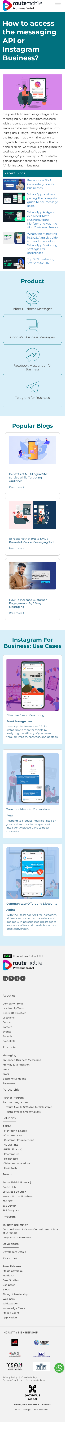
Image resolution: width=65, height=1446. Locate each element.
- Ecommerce (11, 1154)
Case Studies (11, 1280)
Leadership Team (13, 1008)
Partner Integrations (15, 1102)
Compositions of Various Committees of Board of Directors (31, 1231)
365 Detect (9, 1205)
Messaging (9, 1055)
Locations (9, 1017)
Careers (7, 1027)
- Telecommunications (16, 1163)
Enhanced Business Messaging (22, 1060)
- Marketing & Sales (15, 1130)
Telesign (27, 1409)
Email (6, 1074)
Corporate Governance (17, 1237)
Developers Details (14, 1251)
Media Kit (8, 1275)
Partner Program (13, 1097)
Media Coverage (13, 1270)
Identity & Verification (16, 1064)
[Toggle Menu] (58, 3)
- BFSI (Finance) (12, 1149)
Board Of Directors (14, 1013)
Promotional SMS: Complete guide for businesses (40, 184)
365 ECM (8, 1201)
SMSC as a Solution (14, 1191)
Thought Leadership (15, 1294)
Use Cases (9, 1284)
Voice (6, 1069)
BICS (17, 1409)
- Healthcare (10, 1158)
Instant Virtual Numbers (18, 1196)
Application (10, 1317)
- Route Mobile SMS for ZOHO (22, 1111)
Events (7, 1031)
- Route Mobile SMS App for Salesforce (28, 1107)
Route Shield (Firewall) (17, 1182)
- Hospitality (10, 1168)
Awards (7, 1036)
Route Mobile (41, 1409)
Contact (7, 1022)
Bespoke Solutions (14, 1078)
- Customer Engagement (18, 1140)
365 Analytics (11, 1210)
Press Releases (12, 1266)
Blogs (6, 1289)
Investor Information (15, 1224)
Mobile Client (11, 1312)
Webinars (9, 1298)
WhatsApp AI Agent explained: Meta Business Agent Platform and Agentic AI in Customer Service (43, 220)
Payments (9, 1083)
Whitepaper (10, 1303)
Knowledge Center (15, 1308)
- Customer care (13, 1135)
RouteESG (9, 1041)
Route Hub (9, 1187)
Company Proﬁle (13, 1003)
